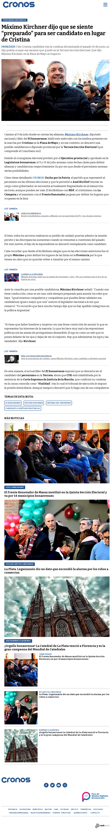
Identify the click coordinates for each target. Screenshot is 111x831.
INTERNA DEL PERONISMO (59, 403)
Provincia (12, 809)
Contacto (95, 813)
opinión (56, 813)
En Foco (74, 809)
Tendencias (85, 809)
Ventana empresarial (18, 813)
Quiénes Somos (80, 813)
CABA (56, 809)
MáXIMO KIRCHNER (34, 403)
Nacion (48, 809)
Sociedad (64, 809)
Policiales (98, 809)
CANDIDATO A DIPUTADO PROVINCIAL (22, 408)
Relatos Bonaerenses (40, 813)
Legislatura (25, 809)
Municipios (38, 809)
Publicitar (66, 813)
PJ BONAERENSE (13, 403)
